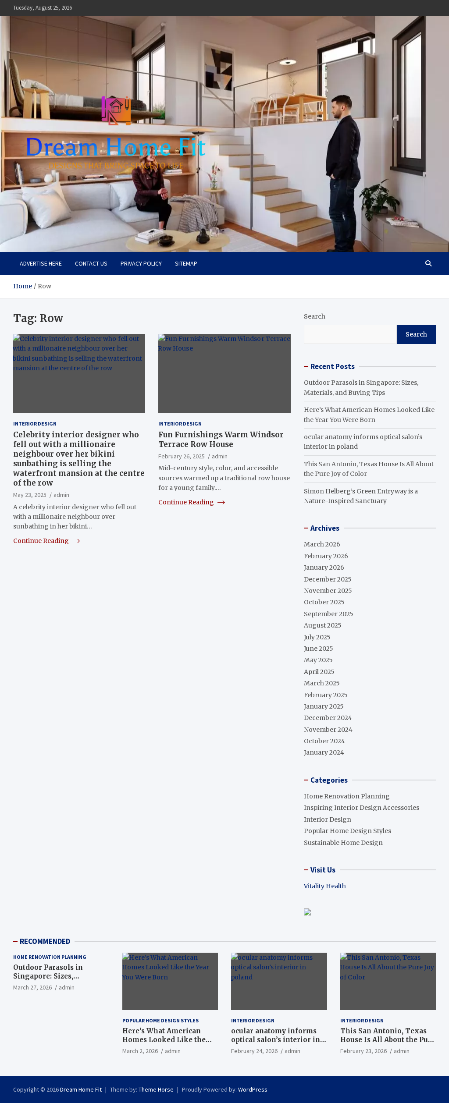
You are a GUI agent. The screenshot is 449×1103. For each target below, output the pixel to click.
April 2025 (319, 672)
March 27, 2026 (32, 987)
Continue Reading (41, 541)
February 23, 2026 (363, 1051)
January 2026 (324, 567)
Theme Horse (156, 1089)
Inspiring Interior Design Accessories (361, 808)
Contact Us (91, 263)
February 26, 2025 (181, 456)
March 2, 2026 (140, 1051)
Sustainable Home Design (343, 843)
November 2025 (328, 591)
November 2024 (328, 730)
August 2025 (323, 625)
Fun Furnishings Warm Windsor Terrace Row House (221, 439)
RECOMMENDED (45, 941)
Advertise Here (41, 263)
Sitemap (186, 263)
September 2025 (328, 614)
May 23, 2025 (29, 495)
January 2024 (324, 752)
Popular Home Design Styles (347, 831)
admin (61, 495)
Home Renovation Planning (347, 796)
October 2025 (324, 602)
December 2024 (328, 718)
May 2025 (318, 660)
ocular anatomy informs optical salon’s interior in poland (275, 1039)
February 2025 (326, 695)
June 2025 (318, 649)
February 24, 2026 (254, 1051)
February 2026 (326, 556)
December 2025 (328, 579)
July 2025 (317, 637)
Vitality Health (325, 886)
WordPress (252, 1089)
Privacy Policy (141, 263)
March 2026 (322, 544)
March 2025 (322, 683)
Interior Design (35, 423)
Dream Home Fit (81, 1089)
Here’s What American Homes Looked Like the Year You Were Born (164, 1039)
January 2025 (324, 706)
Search (314, 316)
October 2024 (324, 741)
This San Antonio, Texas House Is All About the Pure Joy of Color (387, 1039)
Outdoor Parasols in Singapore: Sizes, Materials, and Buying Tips (61, 976)
